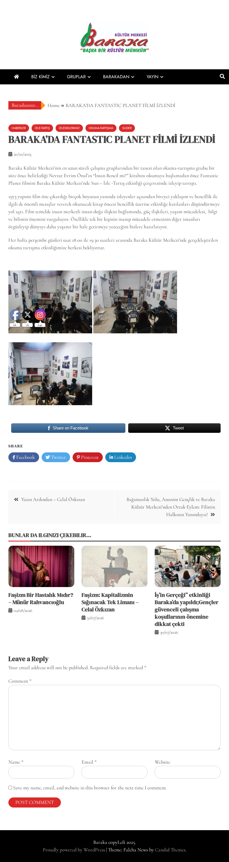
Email (89, 762)
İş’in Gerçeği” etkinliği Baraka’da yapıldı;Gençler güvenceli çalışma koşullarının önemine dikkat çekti (186, 609)
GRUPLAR (76, 76)
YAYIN (152, 76)
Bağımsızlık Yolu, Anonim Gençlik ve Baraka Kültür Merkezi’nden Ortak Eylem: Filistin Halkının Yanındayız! (171, 506)
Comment (20, 681)
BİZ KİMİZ (40, 76)
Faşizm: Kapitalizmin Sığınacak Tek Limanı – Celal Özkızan (110, 602)
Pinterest (89, 457)
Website (162, 762)
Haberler (19, 128)
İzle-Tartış (42, 128)
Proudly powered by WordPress (74, 850)
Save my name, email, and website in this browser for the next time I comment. (90, 788)
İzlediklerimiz (69, 128)
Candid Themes (170, 850)
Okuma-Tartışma (101, 128)
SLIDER (127, 128)
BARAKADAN (116, 76)
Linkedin (122, 457)
